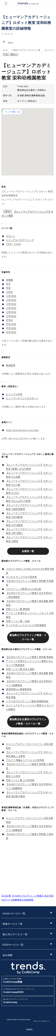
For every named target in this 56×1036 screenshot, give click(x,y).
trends (5, 50)
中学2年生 (11, 328)
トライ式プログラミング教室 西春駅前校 (27, 701)
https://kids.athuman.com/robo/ (22, 430)
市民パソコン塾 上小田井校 (20, 780)
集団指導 (10, 365)
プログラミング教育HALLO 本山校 (23, 589)
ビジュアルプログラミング (20, 240)
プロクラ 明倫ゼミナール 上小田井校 (25, 760)
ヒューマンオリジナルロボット (22, 398)
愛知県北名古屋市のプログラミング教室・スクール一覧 (28, 721)
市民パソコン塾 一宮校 (18, 621)
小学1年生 (11, 296)
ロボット (10, 236)
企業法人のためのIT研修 (12, 980)
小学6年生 (11, 316)
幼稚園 (9, 280)
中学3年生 (11, 332)
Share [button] (10, 42)
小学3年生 (11, 304)
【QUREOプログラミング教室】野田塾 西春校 (29, 657)
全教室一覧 (28, 551)
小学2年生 (11, 300)
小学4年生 (11, 308)
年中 (8, 284)
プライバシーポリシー (41, 1021)
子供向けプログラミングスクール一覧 (26, 50)
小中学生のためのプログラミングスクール (18, 990)
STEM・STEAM (13, 244)
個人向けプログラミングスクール (15, 1001)
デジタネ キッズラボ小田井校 (21, 576)
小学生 (9, 292)
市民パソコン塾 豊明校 (18, 609)
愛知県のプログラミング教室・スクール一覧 (28, 637)
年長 (8, 288)
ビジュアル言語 (14, 394)
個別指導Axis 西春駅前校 (19, 689)
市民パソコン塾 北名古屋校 (20, 669)
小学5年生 (11, 312)
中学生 (9, 320)
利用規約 (29, 1029)
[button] (6, 3)
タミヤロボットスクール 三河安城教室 (26, 625)
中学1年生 (11, 324)
